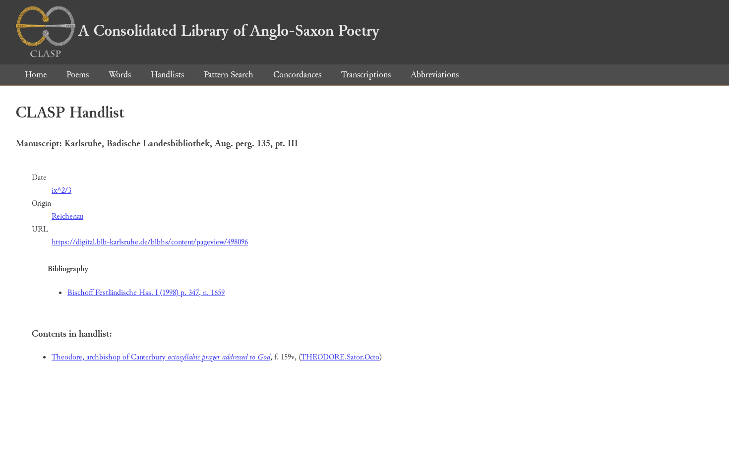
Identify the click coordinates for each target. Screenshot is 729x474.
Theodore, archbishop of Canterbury (161, 357)
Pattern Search (228, 74)
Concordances (297, 74)
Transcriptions (366, 74)
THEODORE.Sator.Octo (340, 357)
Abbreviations (435, 74)
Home (36, 74)
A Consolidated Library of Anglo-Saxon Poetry (228, 30)
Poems (77, 74)
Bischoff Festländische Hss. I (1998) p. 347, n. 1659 (146, 292)
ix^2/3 (61, 190)
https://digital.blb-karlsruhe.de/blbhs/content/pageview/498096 (150, 242)
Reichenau (67, 216)
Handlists (167, 74)
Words (120, 74)
